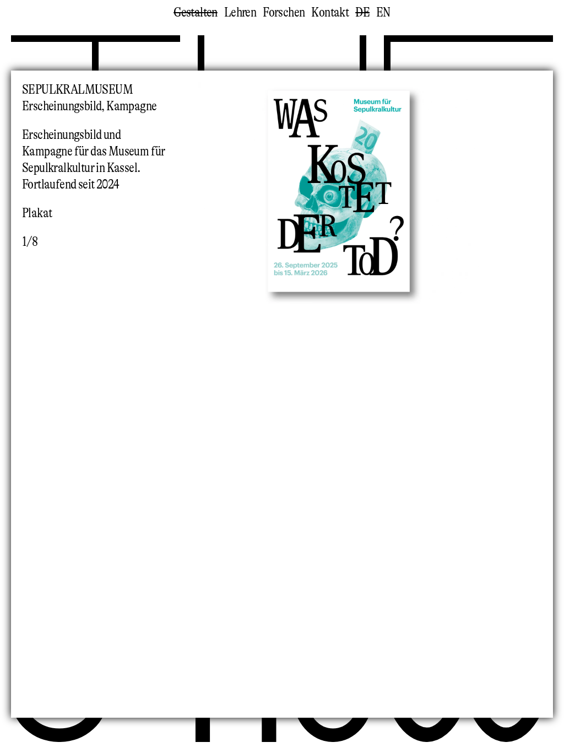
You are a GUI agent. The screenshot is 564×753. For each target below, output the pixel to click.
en (383, 12)
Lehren (240, 12)
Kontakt (330, 12)
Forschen (284, 12)
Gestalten (195, 12)
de (362, 12)
